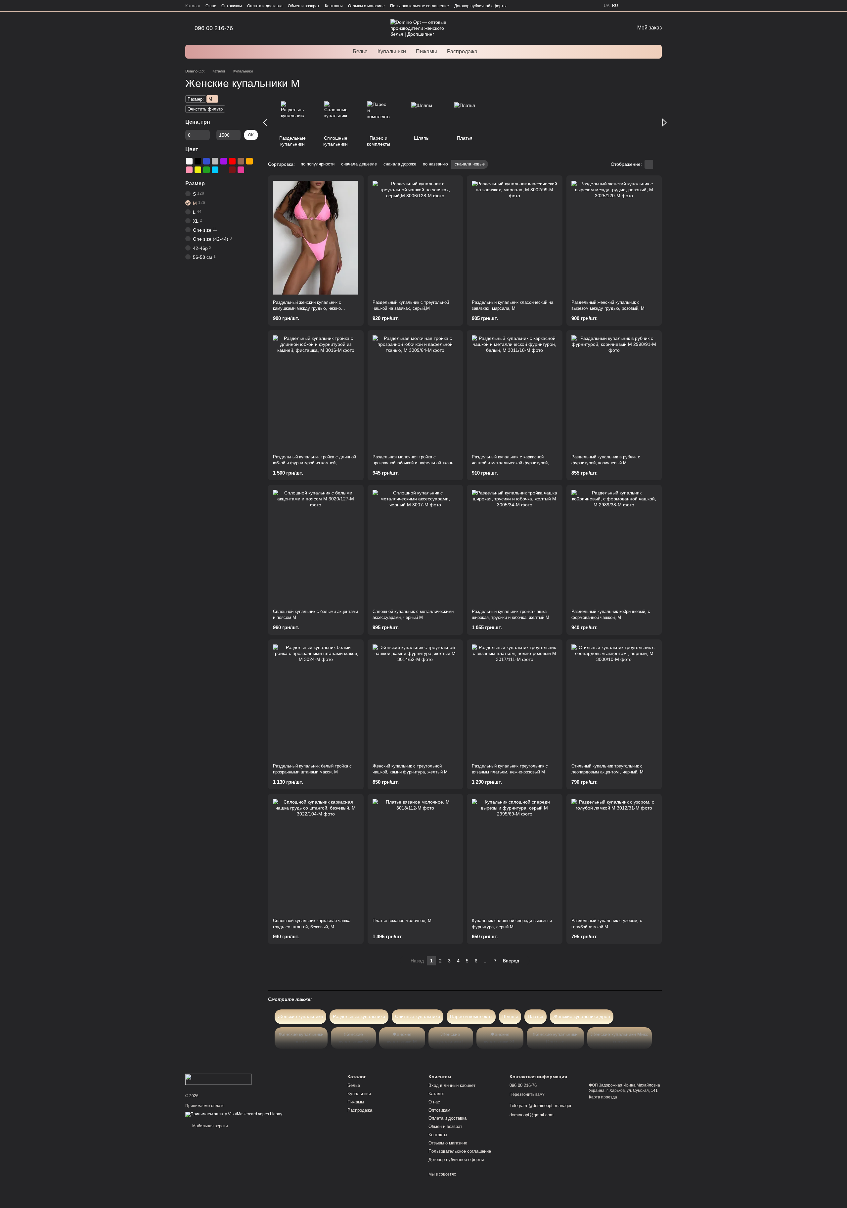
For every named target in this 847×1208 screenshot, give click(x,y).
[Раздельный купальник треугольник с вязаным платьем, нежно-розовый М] (514, 701)
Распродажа (462, 51)
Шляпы (510, 1016)
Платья (535, 1016)
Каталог (192, 6)
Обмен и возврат (304, 6)
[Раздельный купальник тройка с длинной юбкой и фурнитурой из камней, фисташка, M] (316, 392)
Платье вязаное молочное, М (402, 920)
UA (606, 6)
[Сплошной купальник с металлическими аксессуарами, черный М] (415, 547)
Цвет (191, 149)
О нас (210, 6)
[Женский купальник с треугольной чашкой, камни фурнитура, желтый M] (415, 701)
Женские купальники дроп (581, 1016)
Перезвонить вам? (527, 1094)
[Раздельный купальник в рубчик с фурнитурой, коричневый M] (614, 392)
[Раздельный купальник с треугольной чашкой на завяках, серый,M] (415, 237)
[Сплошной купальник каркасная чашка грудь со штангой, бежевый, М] (316, 856)
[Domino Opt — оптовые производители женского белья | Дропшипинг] (218, 1079)
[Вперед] (664, 122)
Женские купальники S (353, 1038)
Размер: (196, 99)
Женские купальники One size (555, 1038)
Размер (195, 183)
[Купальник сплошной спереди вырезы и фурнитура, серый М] (514, 856)
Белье (360, 51)
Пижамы (426, 51)
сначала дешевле (359, 164)
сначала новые (470, 164)
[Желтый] (198, 170)
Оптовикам (231, 6)
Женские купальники (300, 1016)
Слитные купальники (417, 1016)
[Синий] (206, 161)
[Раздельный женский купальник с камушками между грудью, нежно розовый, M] (316, 237)
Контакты (334, 6)
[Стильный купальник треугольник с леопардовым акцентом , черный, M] (614, 701)
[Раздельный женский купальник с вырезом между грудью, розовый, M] (614, 237)
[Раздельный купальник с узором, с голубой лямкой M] (614, 856)
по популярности (317, 164)
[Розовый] (189, 170)
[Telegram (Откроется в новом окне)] (635, 5)
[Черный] (198, 161)
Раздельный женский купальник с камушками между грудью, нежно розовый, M (307, 308)
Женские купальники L (450, 1038)
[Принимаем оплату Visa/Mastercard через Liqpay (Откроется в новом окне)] (233, 1114)
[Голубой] (215, 170)
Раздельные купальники (359, 1016)
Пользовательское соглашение (419, 6)
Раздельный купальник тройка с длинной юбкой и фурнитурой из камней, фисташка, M (314, 462)
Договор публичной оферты (480, 6)
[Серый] (215, 161)
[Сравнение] (647, 5)
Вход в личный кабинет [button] (451, 1085)
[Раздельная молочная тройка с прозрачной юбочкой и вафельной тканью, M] (415, 392)
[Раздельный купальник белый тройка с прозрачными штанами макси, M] (316, 701)
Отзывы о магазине (366, 6)
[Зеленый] (206, 170)
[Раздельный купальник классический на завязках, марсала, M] (514, 237)
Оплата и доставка (265, 6)
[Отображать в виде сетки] (649, 164)
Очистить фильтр (205, 109)
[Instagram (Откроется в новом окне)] (627, 5)
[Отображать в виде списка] (657, 164)
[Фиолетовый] (224, 161)
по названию (435, 164)
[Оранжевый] (249, 161)
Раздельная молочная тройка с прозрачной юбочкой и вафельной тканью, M (415, 462)
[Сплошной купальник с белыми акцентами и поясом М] (316, 547)
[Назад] (265, 122)
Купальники (392, 51)
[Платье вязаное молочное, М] (415, 856)
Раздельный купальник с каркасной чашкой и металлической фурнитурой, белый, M (510, 462)
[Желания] (659, 5)
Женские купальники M (402, 1038)
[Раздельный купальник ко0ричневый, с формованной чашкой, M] (614, 547)
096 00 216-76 (214, 28)
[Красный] (232, 161)
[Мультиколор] (224, 170)
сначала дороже (399, 164)
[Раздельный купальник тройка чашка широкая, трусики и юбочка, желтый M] (514, 547)
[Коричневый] (241, 161)
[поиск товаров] (494, 51)
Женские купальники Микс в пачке (619, 1038)
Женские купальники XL (499, 1038)
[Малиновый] (241, 170)
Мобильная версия (209, 1126)
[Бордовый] (232, 170)
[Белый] (189, 161)
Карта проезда (603, 1097)
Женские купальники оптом (301, 1038)
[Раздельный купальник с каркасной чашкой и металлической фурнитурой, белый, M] (514, 392)
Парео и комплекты (471, 1016)
